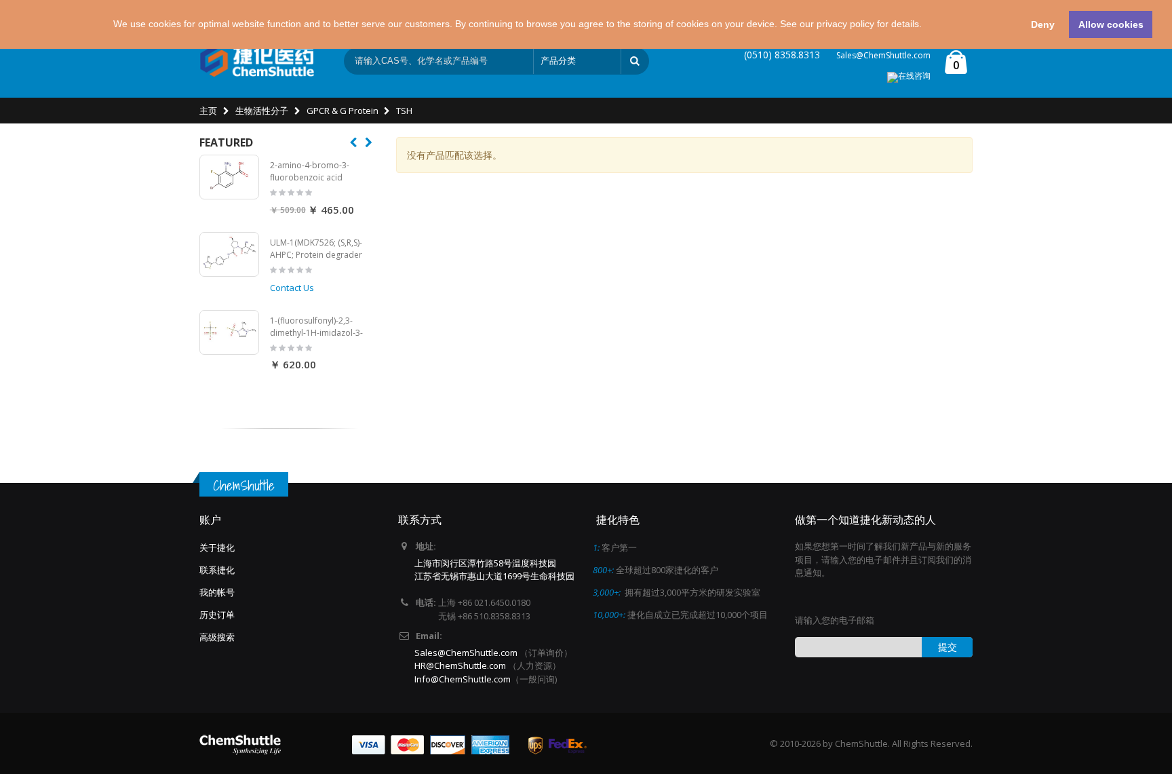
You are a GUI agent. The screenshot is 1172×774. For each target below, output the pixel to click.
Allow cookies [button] (1111, 24)
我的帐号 (217, 592)
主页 (208, 110)
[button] (926, 26)
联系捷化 (217, 570)
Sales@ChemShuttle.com (883, 55)
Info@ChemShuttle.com (462, 679)
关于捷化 (217, 547)
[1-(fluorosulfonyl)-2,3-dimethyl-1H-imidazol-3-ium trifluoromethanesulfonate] (229, 332)
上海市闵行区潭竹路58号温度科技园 (485, 563)
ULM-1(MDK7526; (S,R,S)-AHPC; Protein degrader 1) (316, 254)
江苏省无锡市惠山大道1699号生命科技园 (494, 576)
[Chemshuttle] (257, 61)
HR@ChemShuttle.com (461, 665)
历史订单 (217, 614)
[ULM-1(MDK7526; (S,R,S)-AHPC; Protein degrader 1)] (229, 254)
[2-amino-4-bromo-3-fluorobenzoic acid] (229, 177)
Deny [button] (1043, 24)
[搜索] (634, 61)
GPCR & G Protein (342, 110)
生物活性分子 (261, 110)
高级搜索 (217, 637)
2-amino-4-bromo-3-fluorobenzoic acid (309, 171)
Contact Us (292, 288)
